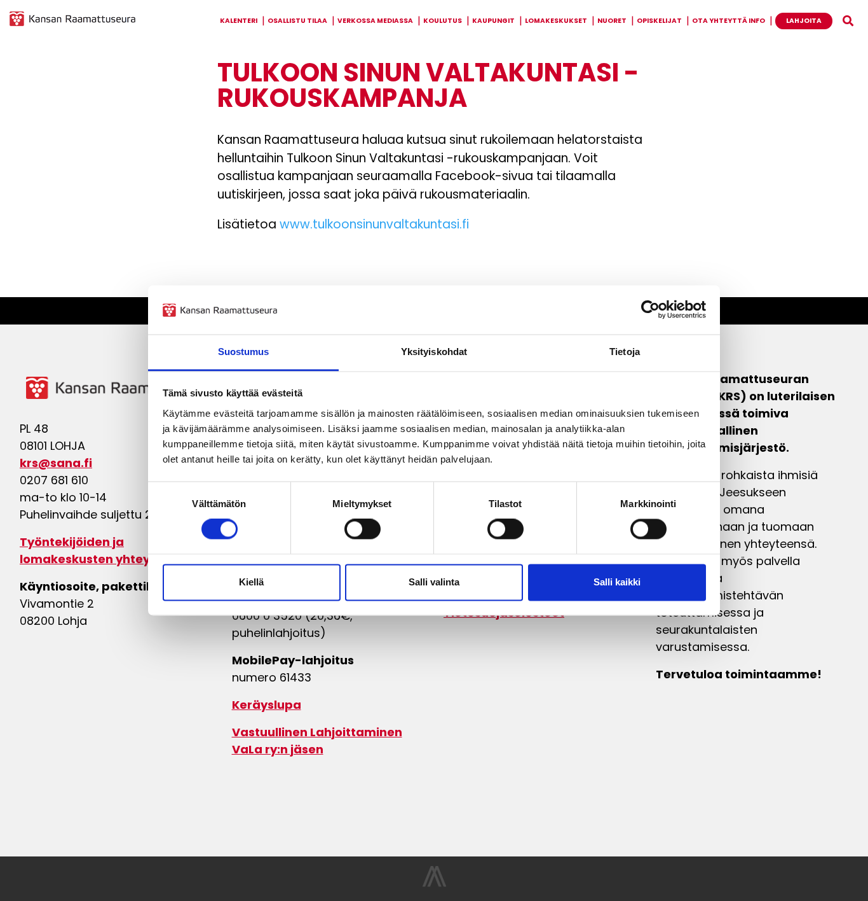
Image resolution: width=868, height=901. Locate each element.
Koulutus (442, 20)
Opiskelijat (659, 20)
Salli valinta (434, 581)
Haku (848, 21)
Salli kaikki (617, 581)
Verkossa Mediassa (375, 20)
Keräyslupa (266, 705)
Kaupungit (493, 20)
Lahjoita (804, 20)
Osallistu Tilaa (297, 20)
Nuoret (612, 20)
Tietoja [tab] (624, 351)
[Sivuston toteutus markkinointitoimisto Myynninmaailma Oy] (434, 883)
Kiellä (251, 581)
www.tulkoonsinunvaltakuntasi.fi (374, 225)
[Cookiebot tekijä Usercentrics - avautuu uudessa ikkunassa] (650, 309)
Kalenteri (238, 20)
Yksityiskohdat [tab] (434, 351)
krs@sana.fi (56, 463)
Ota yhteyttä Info (728, 20)
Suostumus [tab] (243, 351)
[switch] (362, 529)
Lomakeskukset (556, 20)
